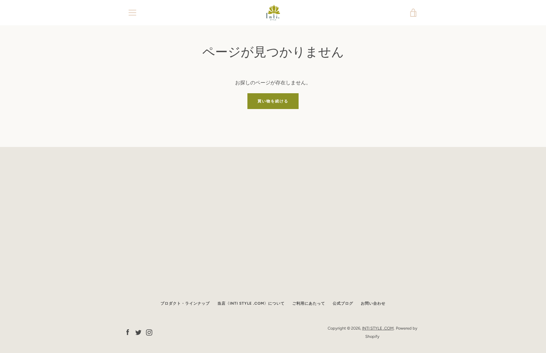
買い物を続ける (273, 101)
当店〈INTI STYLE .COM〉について (251, 303)
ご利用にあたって (308, 303)
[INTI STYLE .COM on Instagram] (149, 332)
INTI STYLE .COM (378, 328)
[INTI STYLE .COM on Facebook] (127, 332)
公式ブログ (343, 303)
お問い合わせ (373, 303)
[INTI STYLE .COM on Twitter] (138, 332)
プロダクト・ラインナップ (185, 303)
